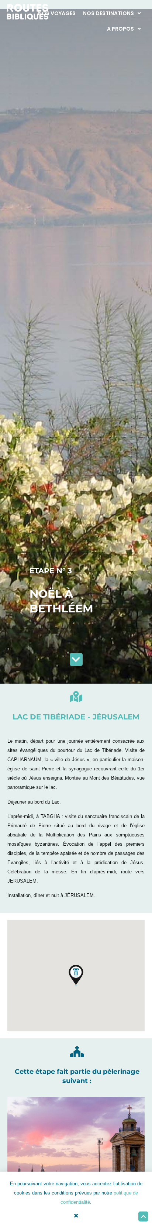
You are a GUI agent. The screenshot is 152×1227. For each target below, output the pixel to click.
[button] (76, 976)
